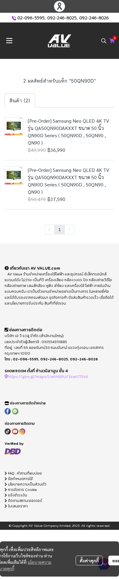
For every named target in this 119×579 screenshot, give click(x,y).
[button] (103, 40)
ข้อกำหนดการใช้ (20, 479)
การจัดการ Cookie (22, 489)
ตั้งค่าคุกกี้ (89, 560)
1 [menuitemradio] (59, 229)
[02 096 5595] (14, 18)
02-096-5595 (31, 18)
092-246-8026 (94, 18)
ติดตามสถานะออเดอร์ (24, 500)
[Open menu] (9, 41)
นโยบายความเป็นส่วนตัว (26, 484)
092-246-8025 (62, 18)
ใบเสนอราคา (17, 506)
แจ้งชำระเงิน (17, 495)
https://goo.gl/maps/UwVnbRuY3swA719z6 (48, 376)
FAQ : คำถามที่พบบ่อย (25, 473)
